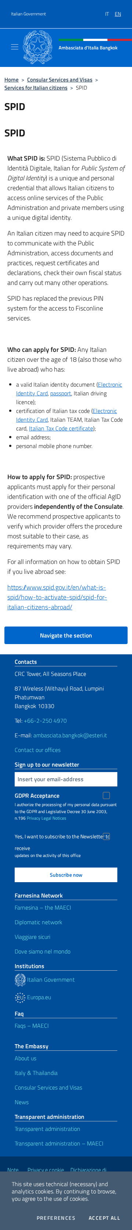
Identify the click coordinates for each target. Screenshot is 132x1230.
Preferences (56, 1217)
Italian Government (28, 14)
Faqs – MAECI (32, 1025)
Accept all (104, 1217)
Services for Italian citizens (35, 87)
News (22, 1102)
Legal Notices (53, 818)
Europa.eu (38, 997)
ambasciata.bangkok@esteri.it (70, 735)
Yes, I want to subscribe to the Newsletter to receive (62, 837)
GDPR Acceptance (37, 795)
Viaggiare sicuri (32, 936)
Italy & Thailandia (36, 1072)
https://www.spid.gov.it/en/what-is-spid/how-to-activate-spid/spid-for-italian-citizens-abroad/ (57, 597)
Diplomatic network (38, 922)
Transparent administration (47, 1128)
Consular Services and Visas (59, 79)
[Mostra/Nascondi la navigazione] (14, 46)
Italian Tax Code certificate (61, 428)
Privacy (33, 818)
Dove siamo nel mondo (42, 951)
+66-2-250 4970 (45, 720)
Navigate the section (66, 635)
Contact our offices (37, 749)
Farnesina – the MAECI (43, 907)
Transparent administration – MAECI (59, 1143)
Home (11, 79)
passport (60, 393)
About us (25, 1058)
